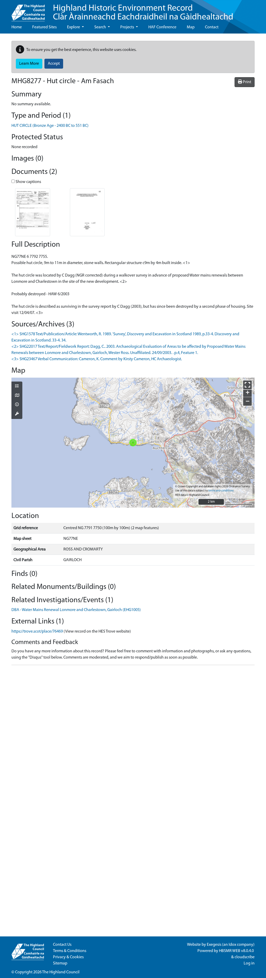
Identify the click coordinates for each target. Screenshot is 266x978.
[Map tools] (17, 414)
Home (16, 27)
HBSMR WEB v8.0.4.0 (237, 951)
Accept (54, 64)
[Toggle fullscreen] (247, 384)
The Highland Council (60, 972)
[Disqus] (133, 734)
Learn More (29, 64)
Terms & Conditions (69, 951)
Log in (249, 963)
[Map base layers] (17, 396)
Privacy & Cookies (68, 957)
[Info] (17, 405)
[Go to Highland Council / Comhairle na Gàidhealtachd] (28, 11)
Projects (127, 27)
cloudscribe (245, 957)
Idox (232, 945)
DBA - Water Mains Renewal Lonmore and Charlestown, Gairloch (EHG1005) (76, 610)
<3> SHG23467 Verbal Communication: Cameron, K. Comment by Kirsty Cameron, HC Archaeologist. (96, 359)
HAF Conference (162, 27)
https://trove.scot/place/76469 (37, 631)
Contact (211, 27)
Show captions (28, 182)
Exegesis (214, 945)
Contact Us (62, 945)
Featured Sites (44, 27)
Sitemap (60, 963)
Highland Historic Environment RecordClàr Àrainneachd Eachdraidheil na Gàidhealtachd (143, 13)
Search (100, 27)
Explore (74, 27)
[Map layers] (17, 386)
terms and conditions (221, 490)
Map (191, 27)
